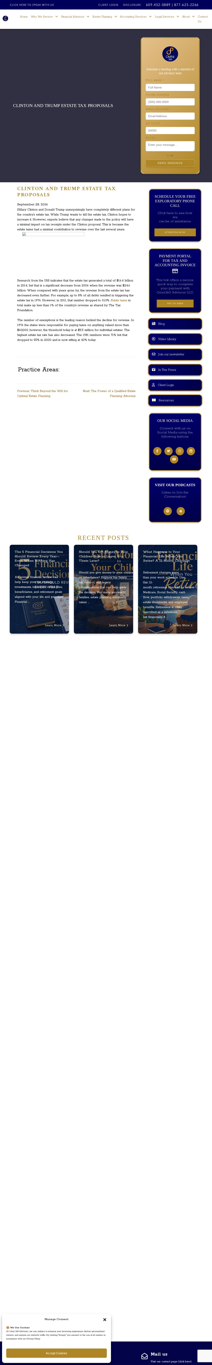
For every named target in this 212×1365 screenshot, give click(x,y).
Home (24, 17)
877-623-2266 (186, 5)
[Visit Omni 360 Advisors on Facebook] (157, 451)
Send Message (170, 163)
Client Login (108, 5)
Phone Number (157, 95)
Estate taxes (119, 300)
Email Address (158, 109)
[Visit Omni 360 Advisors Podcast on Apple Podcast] (181, 511)
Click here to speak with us (32, 5)
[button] (105, 1319)
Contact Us (203, 19)
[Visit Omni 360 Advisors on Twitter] (168, 451)
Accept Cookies (56, 1353)
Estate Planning (102, 17)
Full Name (155, 80)
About (186, 17)
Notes (150, 138)
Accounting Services (133, 17)
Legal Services (164, 17)
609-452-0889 (158, 5)
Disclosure (132, 5)
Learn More (53, 625)
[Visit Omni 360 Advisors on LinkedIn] (191, 451)
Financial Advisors (72, 17)
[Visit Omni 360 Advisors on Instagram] (180, 451)
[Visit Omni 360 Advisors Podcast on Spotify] (168, 511)
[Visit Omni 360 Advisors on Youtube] (174, 459)
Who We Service (42, 17)
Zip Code (153, 123)
